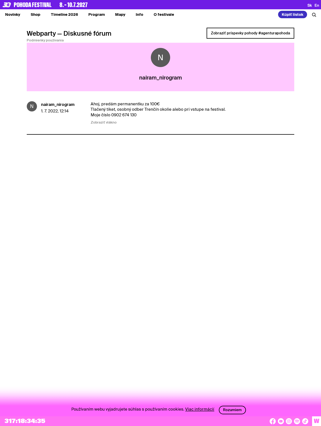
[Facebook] (273, 421)
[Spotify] (297, 421)
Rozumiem (232, 410)
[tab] (35, 14)
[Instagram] (289, 421)
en (316, 5)
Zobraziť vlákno (104, 122)
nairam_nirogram (57, 104)
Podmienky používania (45, 40)
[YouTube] (281, 421)
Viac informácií (199, 409)
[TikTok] (305, 421)
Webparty (41, 33)
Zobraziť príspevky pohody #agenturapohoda (250, 33)
